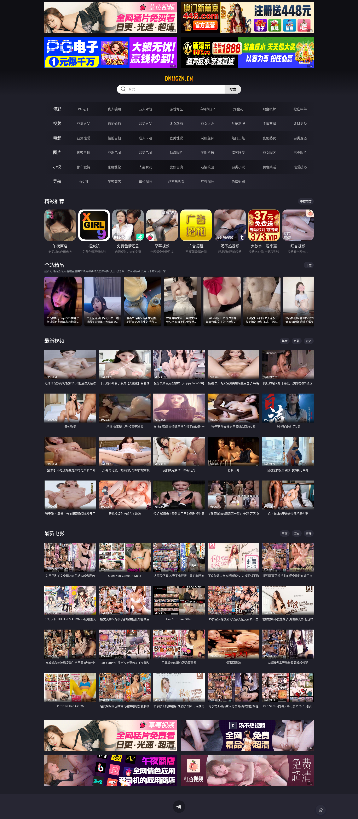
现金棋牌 (269, 109)
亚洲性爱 (83, 138)
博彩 (57, 109)
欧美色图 (145, 152)
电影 (57, 138)
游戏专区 (176, 109)
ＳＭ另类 (300, 123)
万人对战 (145, 109)
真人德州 (114, 109)
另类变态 (300, 138)
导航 (57, 181)
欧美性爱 (176, 138)
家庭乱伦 (114, 167)
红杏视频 (207, 181)
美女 (285, 341)
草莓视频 (145, 181)
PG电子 (83, 109)
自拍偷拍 (114, 123)
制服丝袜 (207, 138)
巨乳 (297, 341)
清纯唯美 (238, 152)
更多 (309, 341)
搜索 (233, 89)
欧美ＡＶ (145, 123)
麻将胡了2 (207, 109)
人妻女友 (145, 167)
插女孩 (83, 181)
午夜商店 (114, 181)
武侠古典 (176, 167)
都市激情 (83, 167)
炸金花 (238, 109)
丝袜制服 (238, 123)
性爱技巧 (300, 167)
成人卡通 (145, 138)
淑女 (297, 533)
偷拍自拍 (114, 138)
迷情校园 (207, 167)
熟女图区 (269, 152)
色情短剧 (238, 181)
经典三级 (238, 138)
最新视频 (54, 340)
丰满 (285, 533)
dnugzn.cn (179, 79)
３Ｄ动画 (176, 123)
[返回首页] (321, 810)
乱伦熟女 (269, 138)
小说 (57, 167)
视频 (57, 123)
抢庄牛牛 (300, 109)
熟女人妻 (207, 123)
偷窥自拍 (83, 152)
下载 (309, 265)
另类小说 (238, 167)
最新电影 (54, 533)
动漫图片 (176, 152)
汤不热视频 (176, 181)
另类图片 (300, 152)
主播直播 (269, 123)
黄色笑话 (269, 167)
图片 (57, 152)
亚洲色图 (114, 152)
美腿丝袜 (207, 152)
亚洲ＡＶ (83, 123)
